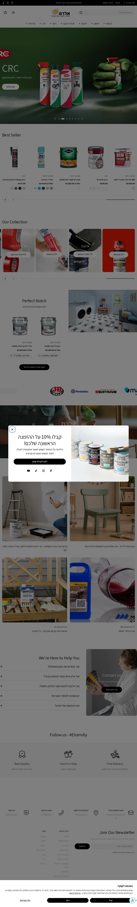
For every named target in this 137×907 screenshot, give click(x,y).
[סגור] (12, 429)
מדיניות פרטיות (75, 893)
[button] (133, 900)
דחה (68, 900)
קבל (110, 900)
